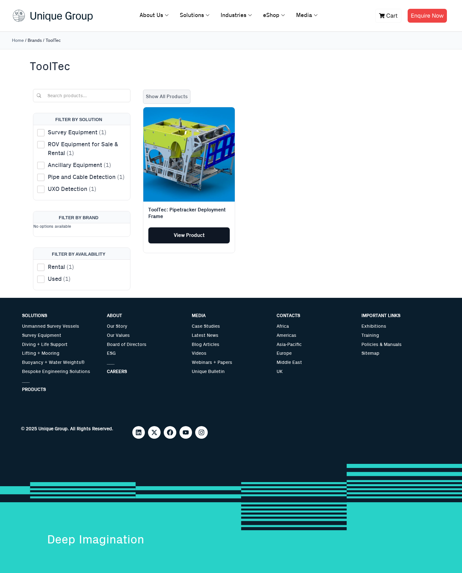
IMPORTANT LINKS (380, 315)
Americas (286, 335)
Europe (284, 353)
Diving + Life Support (45, 344)
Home (18, 40)
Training (370, 335)
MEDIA (199, 315)
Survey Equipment (41, 335)
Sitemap (370, 353)
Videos (199, 353)
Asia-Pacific (289, 344)
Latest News (205, 335)
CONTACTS (288, 315)
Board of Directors (126, 344)
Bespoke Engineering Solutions (56, 371)
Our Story (117, 326)
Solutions (192, 15)
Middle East (289, 362)
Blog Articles (205, 344)
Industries (233, 15)
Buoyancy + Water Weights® (53, 362)
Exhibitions (373, 326)
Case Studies (206, 326)
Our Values (118, 335)
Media (304, 15)
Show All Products (167, 96)
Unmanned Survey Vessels (50, 326)
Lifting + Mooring (40, 353)
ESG (111, 353)
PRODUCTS (34, 389)
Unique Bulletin (208, 371)
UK (280, 371)
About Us (151, 15)
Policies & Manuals (381, 344)
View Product (189, 235)
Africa (283, 326)
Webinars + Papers (212, 362)
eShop (271, 15)
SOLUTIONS (34, 315)
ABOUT (114, 315)
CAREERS (117, 371)
